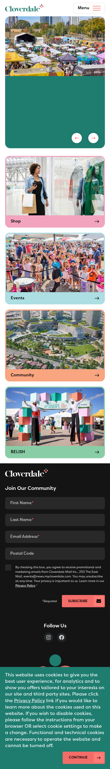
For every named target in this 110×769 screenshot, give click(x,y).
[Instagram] (48, 637)
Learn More (29, 122)
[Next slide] (93, 138)
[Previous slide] (77, 138)
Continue (78, 757)
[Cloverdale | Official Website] (24, 8)
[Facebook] (61, 637)
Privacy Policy (29, 701)
